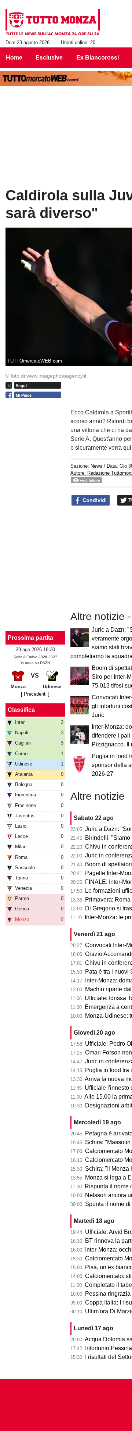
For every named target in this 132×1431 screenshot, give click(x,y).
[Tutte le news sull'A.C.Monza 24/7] (53, 22)
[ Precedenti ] (35, 694)
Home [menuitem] (14, 57)
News (96, 466)
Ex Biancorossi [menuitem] (97, 57)
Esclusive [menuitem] (49, 57)
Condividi (94, 500)
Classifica (21, 710)
